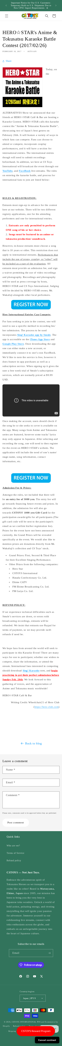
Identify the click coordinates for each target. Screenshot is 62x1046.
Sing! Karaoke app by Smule (34, 335)
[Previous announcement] (6, 5)
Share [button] (9, 61)
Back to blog (33, 743)
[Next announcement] (56, 5)
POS (39, 1022)
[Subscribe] (49, 953)
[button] (6, 16)
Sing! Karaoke (31, 670)
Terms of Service (15, 853)
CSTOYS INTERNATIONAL (24, 1022)
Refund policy (14, 860)
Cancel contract (47, 1040)
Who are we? (13, 845)
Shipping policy (15, 1031)
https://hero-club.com (47, 706)
